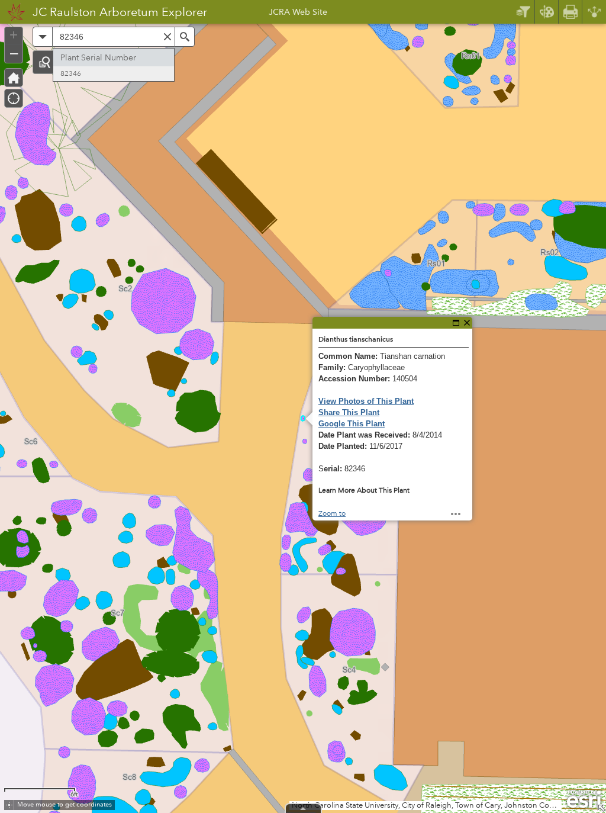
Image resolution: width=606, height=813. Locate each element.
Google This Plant (351, 423)
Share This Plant (348, 412)
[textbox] (114, 37)
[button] (44, 62)
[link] (12, 12)
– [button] (14, 52)
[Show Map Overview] (601, 808)
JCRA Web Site (298, 14)
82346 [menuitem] (70, 73)
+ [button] (13, 35)
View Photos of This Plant (366, 401)
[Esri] (584, 799)
